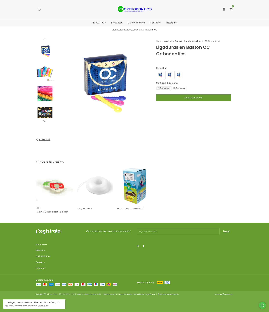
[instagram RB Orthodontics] (138, 246)
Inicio (158, 41)
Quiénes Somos (136, 22)
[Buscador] (39, 9)
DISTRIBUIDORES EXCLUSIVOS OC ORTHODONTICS (134, 29)
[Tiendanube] (223, 294)
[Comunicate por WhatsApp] (262, 305)
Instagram (171, 22)
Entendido (43, 305)
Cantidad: (167, 83)
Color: (161, 68)
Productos (116, 22)
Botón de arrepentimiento (168, 294)
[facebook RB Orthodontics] (143, 246)
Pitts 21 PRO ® (99, 22)
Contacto (155, 22)
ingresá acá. (150, 294)
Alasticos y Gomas (173, 41)
